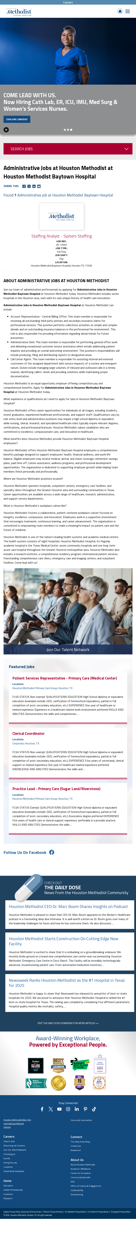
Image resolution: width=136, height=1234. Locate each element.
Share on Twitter (29, 183)
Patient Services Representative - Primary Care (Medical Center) (64, 675)
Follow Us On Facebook (25, 849)
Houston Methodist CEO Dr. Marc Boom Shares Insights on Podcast (68, 903)
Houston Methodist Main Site (17, 1116)
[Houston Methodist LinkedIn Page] (77, 1107)
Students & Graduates (14, 1168)
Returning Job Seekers (14, 1142)
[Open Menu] (127, 11)
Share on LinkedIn (34, 183)
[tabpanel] (68, 74)
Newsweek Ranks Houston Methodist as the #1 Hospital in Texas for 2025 (67, 979)
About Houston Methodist (83, 1161)
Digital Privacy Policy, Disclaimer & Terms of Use (22, 1209)
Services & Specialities (81, 1117)
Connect (76, 1133)
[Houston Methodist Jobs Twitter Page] (51, 1107)
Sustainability (77, 1187)
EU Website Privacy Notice (75, 1209)
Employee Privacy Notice (120, 1209)
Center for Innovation (81, 1170)
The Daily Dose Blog (80, 1138)
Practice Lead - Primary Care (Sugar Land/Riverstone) (56, 785)
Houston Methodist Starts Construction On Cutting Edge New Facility (63, 938)
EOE (73, 1178)
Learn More (13, 116)
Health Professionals (13, 1186)
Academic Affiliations (80, 1165)
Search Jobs (22, 145)
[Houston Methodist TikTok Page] (94, 1107)
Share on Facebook (24, 183)
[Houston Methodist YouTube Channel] (59, 1107)
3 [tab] (71, 127)
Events (7, 1155)
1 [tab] (65, 127)
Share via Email (39, 183)
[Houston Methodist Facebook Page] (42, 1107)
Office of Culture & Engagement (86, 1182)
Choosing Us (9, 1151)
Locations (8, 1163)
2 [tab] (68, 127)
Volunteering (77, 1191)
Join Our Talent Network (15, 1146)
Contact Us (76, 1142)
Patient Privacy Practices (53, 1209)
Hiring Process (10, 1159)
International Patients (14, 1120)
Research (8, 1195)
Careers (68, 2)
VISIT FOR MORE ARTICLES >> (68, 1020)
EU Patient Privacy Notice (98, 1209)
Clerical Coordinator (28, 730)
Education (8, 1182)
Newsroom (76, 1147)
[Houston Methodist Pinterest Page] (85, 1107)
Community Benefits (80, 1174)
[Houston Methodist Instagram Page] (68, 1107)
